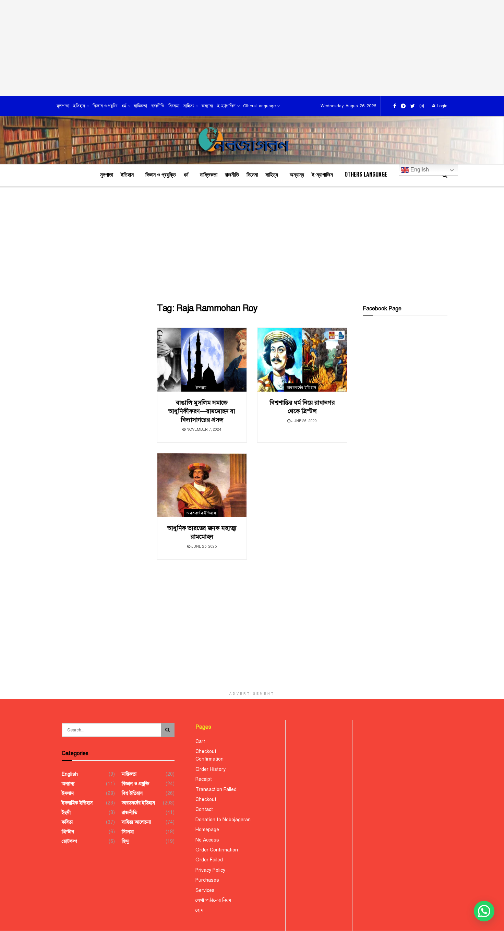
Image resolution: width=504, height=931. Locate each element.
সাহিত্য (188, 106)
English (419, 169)
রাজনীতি (157, 106)
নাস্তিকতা (140, 106)
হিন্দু (125, 841)
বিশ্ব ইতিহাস (132, 793)
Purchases (207, 880)
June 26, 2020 (303, 421)
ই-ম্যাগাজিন (226, 106)
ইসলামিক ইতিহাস (77, 803)
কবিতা (67, 822)
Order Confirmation (216, 850)
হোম (199, 910)
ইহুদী (66, 812)
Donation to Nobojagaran (223, 820)
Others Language (259, 106)
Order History (210, 769)
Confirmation (209, 759)
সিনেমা (173, 106)
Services (205, 890)
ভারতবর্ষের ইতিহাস (301, 387)
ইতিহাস (79, 106)
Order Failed (209, 860)
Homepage (207, 830)
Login (441, 106)
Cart (200, 741)
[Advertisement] (252, 48)
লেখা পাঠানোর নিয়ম (213, 900)
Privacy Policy (210, 870)
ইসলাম (201, 387)
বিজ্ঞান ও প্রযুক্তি (105, 106)
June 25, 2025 (203, 546)
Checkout (205, 751)
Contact (204, 809)
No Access (207, 840)
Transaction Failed (216, 789)
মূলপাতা (63, 106)
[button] (484, 911)
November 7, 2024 (203, 429)
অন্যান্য (207, 106)
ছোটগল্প (69, 841)
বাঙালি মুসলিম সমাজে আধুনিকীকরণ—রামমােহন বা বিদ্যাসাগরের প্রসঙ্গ (201, 411)
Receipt (203, 779)
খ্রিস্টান (68, 832)
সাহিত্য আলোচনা (136, 822)
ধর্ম (123, 106)
